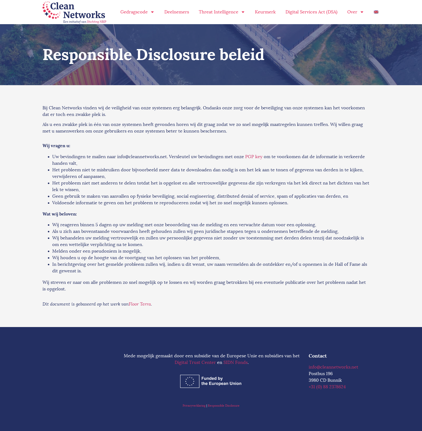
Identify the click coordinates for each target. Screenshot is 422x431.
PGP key (254, 156)
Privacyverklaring (194, 405)
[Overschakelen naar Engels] (376, 12)
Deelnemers (176, 12)
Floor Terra (140, 304)
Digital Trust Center (195, 362)
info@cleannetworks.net (333, 367)
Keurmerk (265, 12)
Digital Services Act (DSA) (311, 12)
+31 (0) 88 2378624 (327, 387)
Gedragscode (134, 12)
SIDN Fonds (235, 362)
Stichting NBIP (96, 21)
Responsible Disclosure (224, 405)
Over (352, 12)
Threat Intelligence (218, 12)
